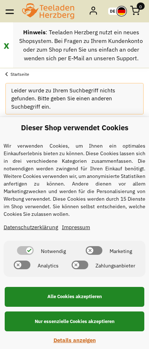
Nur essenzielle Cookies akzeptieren (75, 321)
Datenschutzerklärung (31, 227)
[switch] (25, 250)
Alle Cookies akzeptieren (74, 296)
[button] (93, 11)
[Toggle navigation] (9, 11)
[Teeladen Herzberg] (48, 11)
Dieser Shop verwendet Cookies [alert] (74, 127)
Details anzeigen (75, 340)
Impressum (76, 227)
